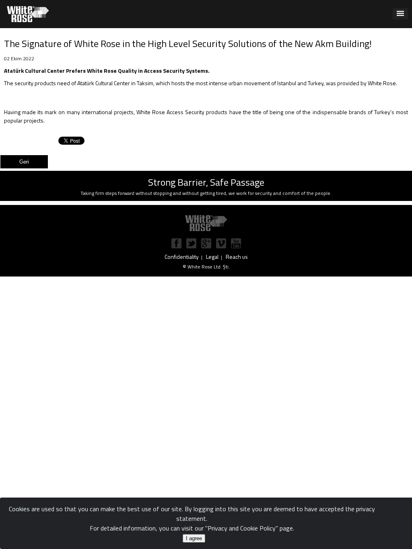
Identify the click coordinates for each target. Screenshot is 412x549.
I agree (194, 538)
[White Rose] (206, 222)
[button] (400, 13)
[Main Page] (28, 13)
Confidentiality (182, 256)
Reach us (237, 256)
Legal (212, 256)
